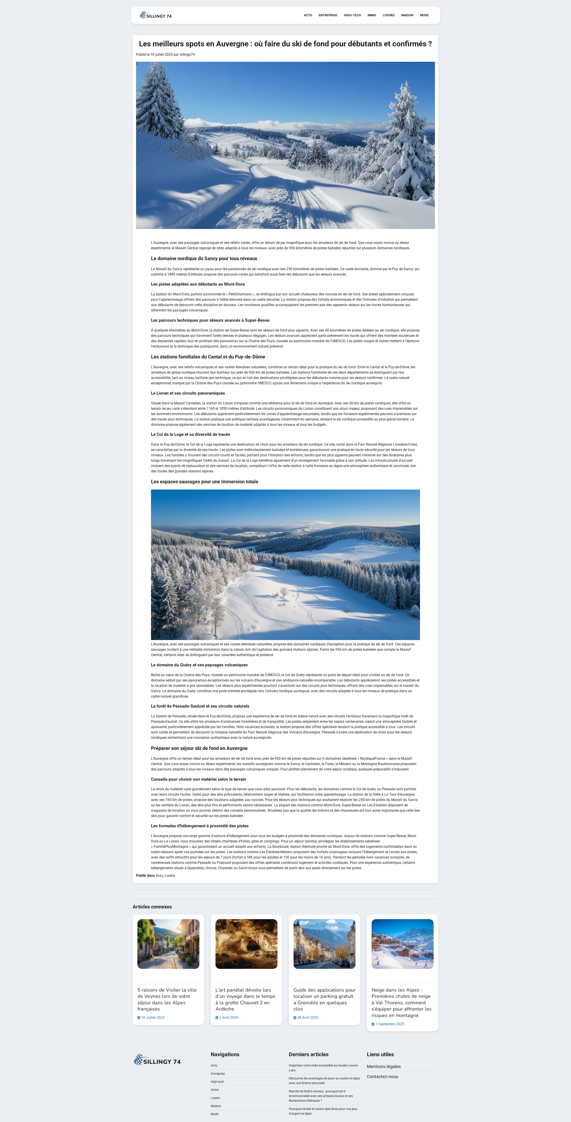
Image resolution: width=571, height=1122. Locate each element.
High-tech (352, 15)
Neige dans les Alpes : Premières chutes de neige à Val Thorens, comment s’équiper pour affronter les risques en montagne (402, 1003)
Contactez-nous (382, 1076)
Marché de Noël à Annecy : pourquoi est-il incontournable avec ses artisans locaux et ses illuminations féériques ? (321, 1096)
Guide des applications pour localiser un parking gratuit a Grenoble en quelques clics (325, 1000)
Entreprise (328, 15)
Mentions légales (384, 1066)
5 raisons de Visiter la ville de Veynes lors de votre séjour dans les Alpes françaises (167, 1000)
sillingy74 (187, 54)
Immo (372, 15)
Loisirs (389, 15)
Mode (424, 15)
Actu (308, 15)
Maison (407, 15)
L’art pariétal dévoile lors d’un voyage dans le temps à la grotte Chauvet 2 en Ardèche (245, 1000)
